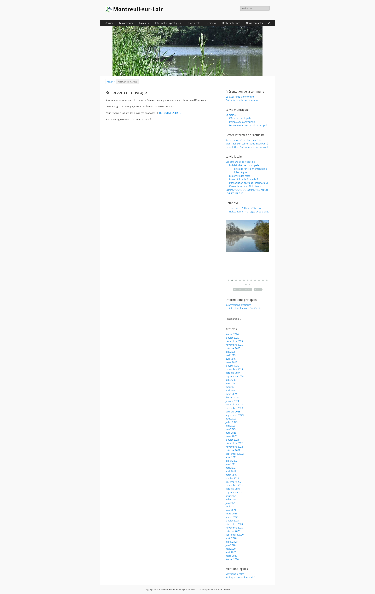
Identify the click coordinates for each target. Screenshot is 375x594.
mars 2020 (231, 555)
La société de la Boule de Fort (245, 179)
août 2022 (231, 457)
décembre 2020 (234, 524)
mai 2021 (231, 506)
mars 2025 (231, 362)
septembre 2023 (235, 415)
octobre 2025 (233, 348)
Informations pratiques (168, 23)
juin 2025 (231, 351)
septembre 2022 (235, 453)
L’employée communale (242, 122)
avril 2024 (231, 390)
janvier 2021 (232, 520)
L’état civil (211, 23)
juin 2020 (231, 545)
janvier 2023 (232, 439)
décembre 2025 (234, 341)
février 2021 (232, 517)
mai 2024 (231, 387)
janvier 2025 (232, 365)
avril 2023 (231, 432)
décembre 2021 (234, 482)
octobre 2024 (233, 373)
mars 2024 (231, 394)
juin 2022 (231, 464)
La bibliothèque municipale (244, 165)
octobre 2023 (233, 411)
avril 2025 (231, 358)
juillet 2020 (231, 541)
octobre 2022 (233, 450)
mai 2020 (231, 548)
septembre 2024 (235, 376)
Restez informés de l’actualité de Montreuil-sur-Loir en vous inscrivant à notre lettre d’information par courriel (247, 143)
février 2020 (232, 559)
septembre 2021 (235, 492)
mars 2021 (231, 513)
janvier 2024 (232, 401)
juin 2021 (231, 503)
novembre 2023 (234, 408)
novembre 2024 (234, 369)
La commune (126, 23)
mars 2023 (231, 436)
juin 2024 (231, 383)
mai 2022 (231, 467)
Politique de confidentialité (240, 577)
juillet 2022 (231, 460)
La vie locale (193, 23)
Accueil (109, 23)
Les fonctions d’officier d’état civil (244, 208)
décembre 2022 (234, 443)
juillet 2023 (231, 422)
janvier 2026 (232, 337)
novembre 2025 (234, 344)
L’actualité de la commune (240, 96)
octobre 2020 (233, 531)
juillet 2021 (231, 499)
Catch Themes (223, 589)
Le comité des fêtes (239, 175)
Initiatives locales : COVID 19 (244, 308)
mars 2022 (231, 474)
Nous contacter (254, 23)
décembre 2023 (234, 404)
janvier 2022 (232, 478)
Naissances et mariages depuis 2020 (249, 211)
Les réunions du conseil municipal (248, 125)
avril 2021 (231, 510)
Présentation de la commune (242, 100)
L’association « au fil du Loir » (245, 186)
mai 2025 (231, 355)
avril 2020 (231, 552)
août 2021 (231, 496)
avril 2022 (231, 471)
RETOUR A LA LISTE (170, 113)
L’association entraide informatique (248, 182)
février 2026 (232, 334)
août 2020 (231, 538)
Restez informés (231, 23)
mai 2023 (231, 429)
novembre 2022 (234, 446)
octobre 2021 (233, 489)
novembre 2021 (234, 485)
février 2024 (232, 397)
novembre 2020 (234, 527)
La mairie (144, 23)
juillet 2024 (231, 380)
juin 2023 (231, 425)
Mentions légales (235, 574)
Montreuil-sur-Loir (138, 9)
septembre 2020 (235, 534)
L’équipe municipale (240, 118)
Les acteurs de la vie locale (240, 161)
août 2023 (231, 418)
